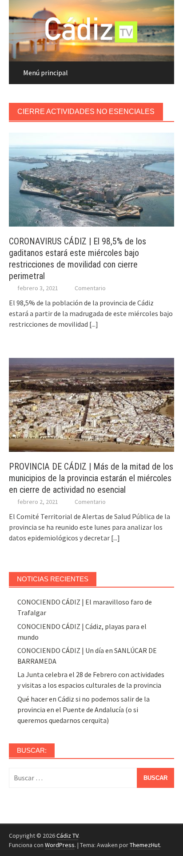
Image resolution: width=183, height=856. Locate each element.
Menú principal (45, 72)
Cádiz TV (67, 836)
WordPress (60, 845)
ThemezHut (145, 845)
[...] (93, 324)
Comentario (90, 288)
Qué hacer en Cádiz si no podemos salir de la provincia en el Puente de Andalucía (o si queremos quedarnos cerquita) (83, 709)
